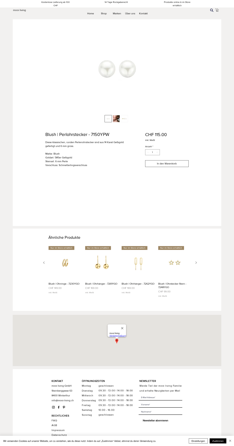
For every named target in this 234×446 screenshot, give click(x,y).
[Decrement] (148, 152)
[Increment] (157, 152)
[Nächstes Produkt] (196, 263)
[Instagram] (53, 407)
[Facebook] (58, 407)
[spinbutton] (152, 152)
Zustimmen (218, 440)
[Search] (211, 10)
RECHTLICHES (60, 415)
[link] (217, 10)
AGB (54, 425)
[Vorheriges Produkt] (44, 263)
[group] (120, 272)
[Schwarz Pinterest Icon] (64, 407)
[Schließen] (230, 440)
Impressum (58, 430)
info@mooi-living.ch (63, 400)
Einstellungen (198, 440)
